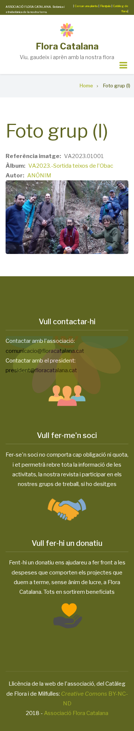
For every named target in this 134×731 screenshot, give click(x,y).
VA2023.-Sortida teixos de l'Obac (70, 165)
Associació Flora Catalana (76, 713)
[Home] (67, 29)
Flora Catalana (67, 46)
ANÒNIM (39, 175)
